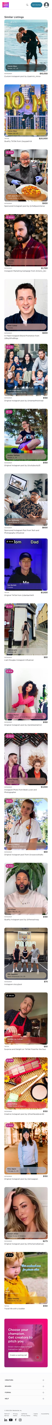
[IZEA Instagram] (20, 1419)
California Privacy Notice (25, 1414)
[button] (27, 4)
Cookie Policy (36, 1414)
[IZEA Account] (46, 5)
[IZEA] (5, 4)
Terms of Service (6, 1414)
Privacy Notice (15, 1414)
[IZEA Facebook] (16, 1419)
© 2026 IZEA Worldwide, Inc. (13, 1410)
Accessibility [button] (45, 1413)
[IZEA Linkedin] (5, 1419)
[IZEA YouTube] (11, 1419)
